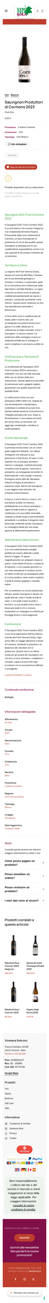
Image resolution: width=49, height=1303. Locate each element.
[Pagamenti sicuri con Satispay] (25, 1149)
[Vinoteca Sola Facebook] (15, 1279)
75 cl (7, 754)
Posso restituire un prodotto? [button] (17, 889)
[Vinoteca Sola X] (33, 1279)
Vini (7, 95)
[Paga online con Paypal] (24, 1160)
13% (7, 765)
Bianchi (15, 95)
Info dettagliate (19, 144)
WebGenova (35, 1271)
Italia (7, 775)
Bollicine (9, 1098)
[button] (6, 10)
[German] (23, 1169)
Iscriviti (24, 1237)
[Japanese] (31, 1169)
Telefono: (15, 1054)
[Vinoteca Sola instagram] (24, 1279)
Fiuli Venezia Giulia (14, 797)
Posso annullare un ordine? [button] (17, 876)
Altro (7, 1108)
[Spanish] (34, 1169)
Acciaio (8, 722)
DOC (7, 744)
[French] (20, 1169)
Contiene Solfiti (12, 828)
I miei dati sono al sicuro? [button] (22, 900)
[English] (16, 1169)
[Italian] (27, 1169)
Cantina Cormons (13, 786)
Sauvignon (10, 818)
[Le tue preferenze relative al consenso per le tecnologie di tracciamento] (44, 1298)
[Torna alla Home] (24, 10)
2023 (7, 733)
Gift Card (9, 1103)
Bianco (8, 807)
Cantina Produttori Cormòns (18, 675)
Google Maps (11, 1073)
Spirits (8, 1094)
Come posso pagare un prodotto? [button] (20, 862)
